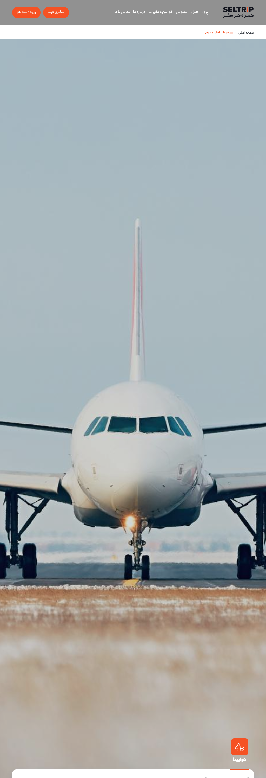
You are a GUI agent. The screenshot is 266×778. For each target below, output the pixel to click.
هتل (194, 12)
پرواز (205, 12)
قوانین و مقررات (161, 12)
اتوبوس (182, 12)
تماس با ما (122, 12)
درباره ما (139, 12)
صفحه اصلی (246, 33)
